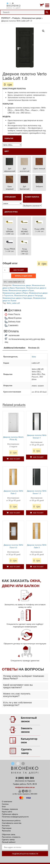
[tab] (14, 348)
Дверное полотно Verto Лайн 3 (36, 546)
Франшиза (6, 830)
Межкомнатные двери (21, 285)
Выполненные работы (11, 820)
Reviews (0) (33, 347)
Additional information (14, 347)
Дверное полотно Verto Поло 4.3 (13, 546)
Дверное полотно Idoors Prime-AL (13, 438)
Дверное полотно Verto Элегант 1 (36, 436)
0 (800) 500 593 (25, 778)
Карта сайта (7, 811)
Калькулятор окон (29, 740)
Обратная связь (8, 834)
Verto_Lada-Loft (13, 303)
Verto (34, 356)
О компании (7, 801)
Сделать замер (26, 751)
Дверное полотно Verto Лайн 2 (13, 492)
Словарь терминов (10, 809)
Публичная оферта (10, 814)
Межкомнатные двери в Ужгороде (28, 295)
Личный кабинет (9, 842)
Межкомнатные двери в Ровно (15, 293)
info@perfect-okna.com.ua (25, 787)
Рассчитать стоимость (11, 837)
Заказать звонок (26, 730)
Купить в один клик (23, 276)
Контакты (6, 825)
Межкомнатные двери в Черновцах (17, 298)
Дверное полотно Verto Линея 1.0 (36, 492)
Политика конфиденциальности (15, 816)
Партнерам (6, 828)
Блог (4, 806)
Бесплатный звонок (29, 719)
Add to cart (18, 270)
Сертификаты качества (11, 823)
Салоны (5, 804)
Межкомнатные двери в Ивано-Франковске (24, 286)
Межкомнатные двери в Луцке (21, 290)
